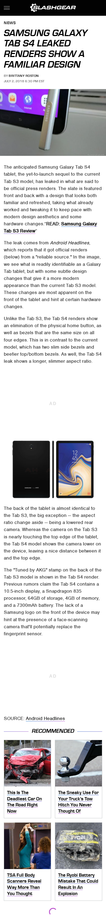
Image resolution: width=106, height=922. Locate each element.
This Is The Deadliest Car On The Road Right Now (24, 802)
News (10, 23)
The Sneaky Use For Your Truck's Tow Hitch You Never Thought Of (78, 802)
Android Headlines (45, 718)
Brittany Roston (24, 76)
